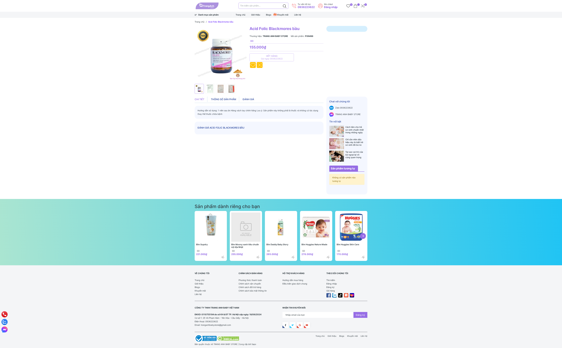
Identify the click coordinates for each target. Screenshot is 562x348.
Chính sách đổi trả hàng (250, 287)
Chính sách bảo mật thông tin (253, 290)
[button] (363, 236)
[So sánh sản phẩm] (362, 6)
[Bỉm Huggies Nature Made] (316, 227)
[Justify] (284, 6)
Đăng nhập (330, 7)
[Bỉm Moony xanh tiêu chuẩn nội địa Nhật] (246, 227)
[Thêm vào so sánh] (260, 65)
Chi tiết (199, 99)
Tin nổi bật (335, 121)
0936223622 (306, 7)
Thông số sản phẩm (223, 99)
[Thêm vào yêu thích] (253, 65)
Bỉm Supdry (202, 244)
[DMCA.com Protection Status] (228, 338)
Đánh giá (248, 99)
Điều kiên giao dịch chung (294, 283)
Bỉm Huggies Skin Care (348, 244)
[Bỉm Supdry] (210, 227)
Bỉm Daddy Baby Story (277, 244)
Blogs (268, 14)
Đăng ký (330, 287)
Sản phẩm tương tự (343, 168)
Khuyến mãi (282, 14)
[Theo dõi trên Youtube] (307, 325)
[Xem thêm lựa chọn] (223, 257)
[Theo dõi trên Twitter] (292, 325)
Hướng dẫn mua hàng (292, 280)
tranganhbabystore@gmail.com (216, 325)
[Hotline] (4, 314)
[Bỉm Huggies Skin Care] (351, 227)
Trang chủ (240, 14)
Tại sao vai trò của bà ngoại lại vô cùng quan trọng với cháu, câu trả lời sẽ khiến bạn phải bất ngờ (354, 155)
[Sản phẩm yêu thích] (348, 6)
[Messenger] (4, 329)
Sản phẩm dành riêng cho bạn (227, 206)
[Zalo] (4, 322)
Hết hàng (272, 57)
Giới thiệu (255, 14)
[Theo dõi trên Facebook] (285, 325)
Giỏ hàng (330, 290)
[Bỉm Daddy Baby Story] (281, 227)
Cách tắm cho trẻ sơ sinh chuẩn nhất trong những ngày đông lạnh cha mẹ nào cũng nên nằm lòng (354, 130)
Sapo (254, 344)
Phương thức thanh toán (250, 280)
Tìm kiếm (330, 280)
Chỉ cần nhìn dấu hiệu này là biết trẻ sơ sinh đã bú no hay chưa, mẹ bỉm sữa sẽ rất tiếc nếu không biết (354, 142)
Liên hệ (297, 14)
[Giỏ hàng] (355, 6)
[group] (221, 54)
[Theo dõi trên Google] (300, 325)
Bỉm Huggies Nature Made (314, 244)
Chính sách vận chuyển (250, 283)
